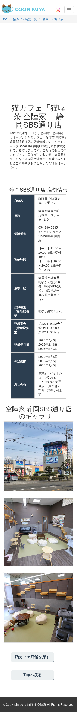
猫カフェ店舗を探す (32, 656)
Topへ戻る (32, 674)
